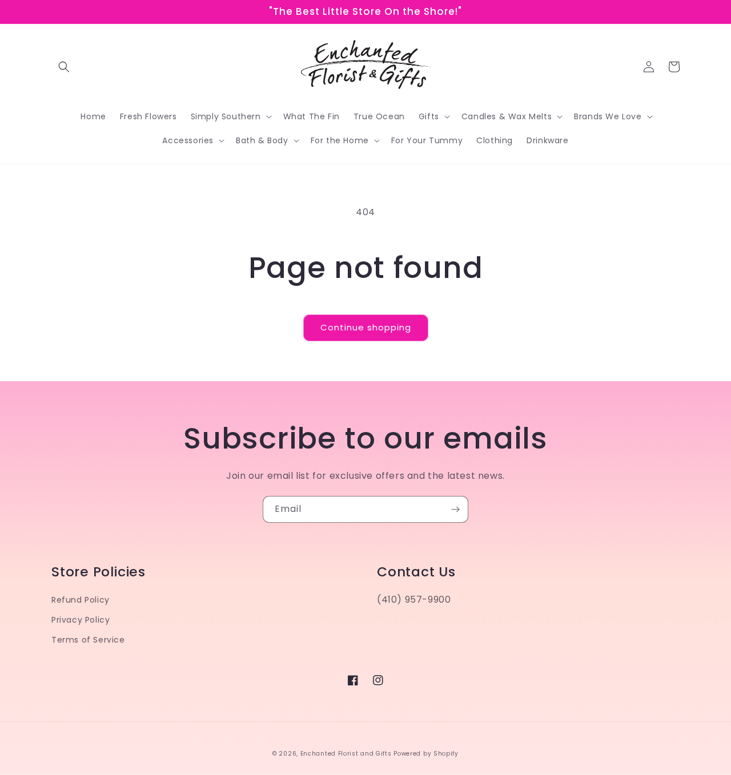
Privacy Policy (80, 619)
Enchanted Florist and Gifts (346, 753)
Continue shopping (365, 327)
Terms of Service (88, 639)
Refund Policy (80, 600)
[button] (64, 66)
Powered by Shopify (426, 753)
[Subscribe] (455, 509)
